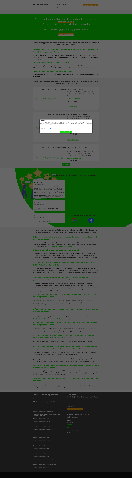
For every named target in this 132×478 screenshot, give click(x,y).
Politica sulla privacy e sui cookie (46, 126)
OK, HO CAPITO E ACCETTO (66, 131)
